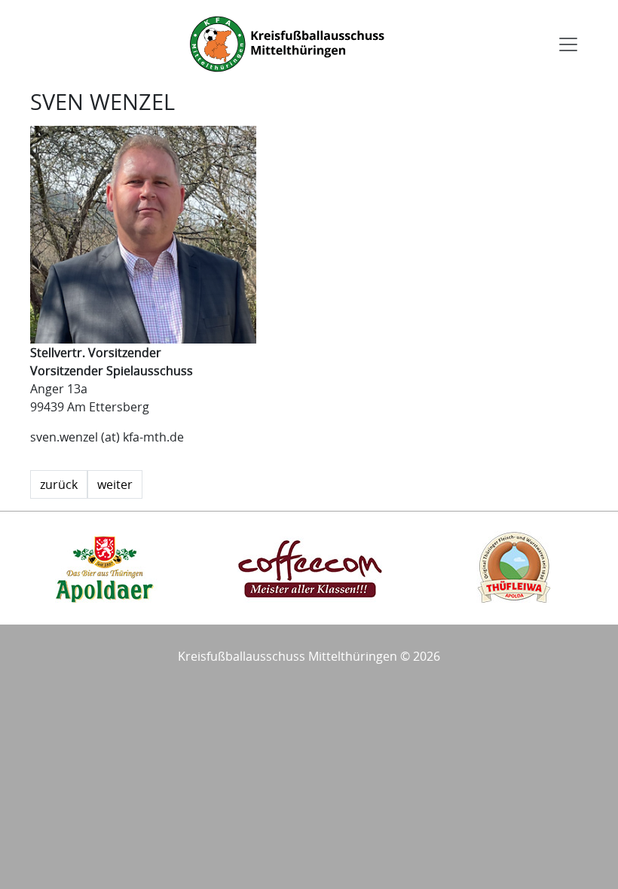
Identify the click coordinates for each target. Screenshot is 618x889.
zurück (59, 484)
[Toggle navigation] (568, 44)
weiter (115, 484)
